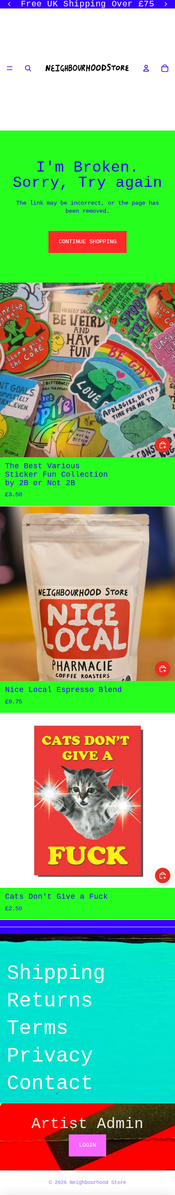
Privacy (50, 1056)
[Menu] (10, 68)
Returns (50, 1000)
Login (87, 1145)
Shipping (56, 973)
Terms (37, 1028)
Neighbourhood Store (98, 1183)
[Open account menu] (146, 68)
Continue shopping (87, 241)
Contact (50, 1083)
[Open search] (28, 68)
